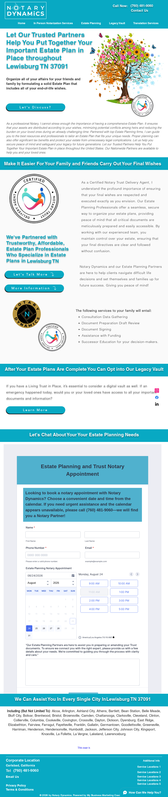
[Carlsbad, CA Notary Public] (157, 397)
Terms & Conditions (20, 789)
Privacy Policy (16, 785)
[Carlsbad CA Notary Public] (157, 390)
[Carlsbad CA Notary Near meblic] (157, 404)
